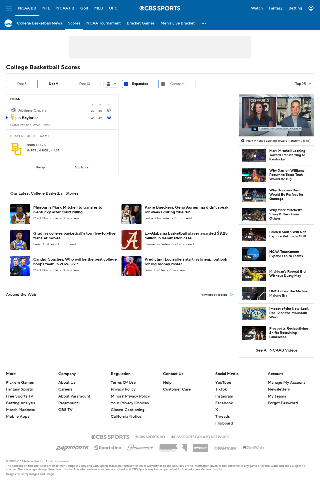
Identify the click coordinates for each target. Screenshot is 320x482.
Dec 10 (84, 84)
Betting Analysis (20, 403)
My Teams (277, 396)
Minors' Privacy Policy (130, 396)
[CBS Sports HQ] (150, 436)
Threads (222, 416)
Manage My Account (286, 382)
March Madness (20, 409)
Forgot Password (283, 403)
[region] (276, 115)
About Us (66, 382)
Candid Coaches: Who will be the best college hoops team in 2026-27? (75, 262)
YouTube (223, 382)
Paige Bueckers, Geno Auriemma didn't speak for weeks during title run (186, 210)
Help (167, 382)
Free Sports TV (19, 396)
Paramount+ (69, 403)
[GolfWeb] (253, 447)
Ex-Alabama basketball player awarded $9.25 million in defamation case (186, 236)
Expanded (140, 84)
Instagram (224, 396)
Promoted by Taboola (214, 295)
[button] (9, 8)
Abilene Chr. (29, 110)
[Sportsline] (107, 447)
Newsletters (279, 389)
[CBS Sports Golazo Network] (200, 436)
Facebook (224, 403)
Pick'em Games (20, 382)
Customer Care (177, 389)
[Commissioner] (173, 446)
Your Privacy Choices (130, 403)
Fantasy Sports (19, 389)
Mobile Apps (17, 416)
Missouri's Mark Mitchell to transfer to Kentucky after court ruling (67, 210)
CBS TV (65, 409)
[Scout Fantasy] (225, 447)
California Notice (126, 416)
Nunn (31, 144)
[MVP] (200, 445)
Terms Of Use (123, 382)
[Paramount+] (140, 446)
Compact (177, 84)
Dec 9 (53, 84)
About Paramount (74, 396)
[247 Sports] (72, 446)
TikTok (221, 389)
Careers (65, 389)
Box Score (81, 167)
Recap (40, 167)
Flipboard (224, 423)
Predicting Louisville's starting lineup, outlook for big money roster (185, 262)
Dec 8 (21, 84)
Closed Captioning (127, 409)
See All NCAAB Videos (277, 350)
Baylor (28, 118)
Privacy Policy (123, 389)
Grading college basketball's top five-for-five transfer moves (74, 236)
